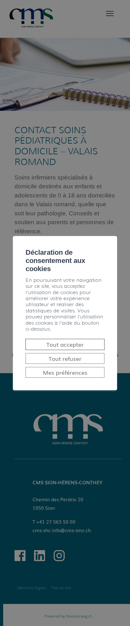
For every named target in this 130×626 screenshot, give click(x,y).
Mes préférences (65, 372)
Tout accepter (65, 344)
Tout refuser (65, 358)
